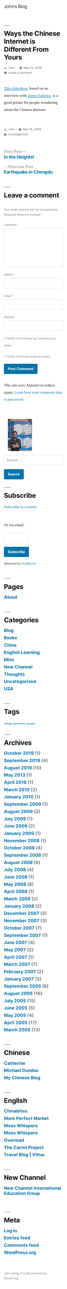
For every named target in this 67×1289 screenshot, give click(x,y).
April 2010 (15, 782)
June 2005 (15, 1008)
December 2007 (21, 913)
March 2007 (17, 964)
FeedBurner (28, 564)
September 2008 (22, 855)
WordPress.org (20, 1252)
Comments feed (21, 1245)
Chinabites (16, 1111)
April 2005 (15, 1022)
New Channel (18, 667)
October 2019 (19, 753)
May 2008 (15, 884)
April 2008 (15, 891)
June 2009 (15, 826)
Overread (14, 1140)
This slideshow (16, 88)
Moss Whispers (21, 1125)
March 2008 (17, 898)
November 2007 (21, 920)
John (11, 67)
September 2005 (22, 986)
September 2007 (22, 935)
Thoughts (14, 674)
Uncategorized (18, 134)
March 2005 (17, 1029)
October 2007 (19, 928)
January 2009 (19, 833)
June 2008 (15, 877)
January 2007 (19, 979)
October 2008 (19, 847)
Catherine (14, 1063)
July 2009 (15, 818)
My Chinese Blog (22, 1077)
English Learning (22, 652)
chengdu (8, 724)
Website (9, 317)
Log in (10, 1230)
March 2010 (17, 789)
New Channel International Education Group (32, 1190)
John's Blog (15, 6)
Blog (9, 630)
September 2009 (22, 804)
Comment (10, 225)
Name (9, 274)
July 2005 (15, 1000)
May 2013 (14, 775)
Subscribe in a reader (20, 506)
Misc (9, 659)
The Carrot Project (24, 1147)
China (10, 645)
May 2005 (15, 1015)
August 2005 (18, 993)
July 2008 (15, 869)
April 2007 (15, 957)
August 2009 (18, 811)
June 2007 (15, 942)
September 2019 (22, 760)
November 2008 (21, 840)
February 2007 (20, 971)
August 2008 (18, 862)
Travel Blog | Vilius (24, 1154)
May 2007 (15, 949)
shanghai (30, 724)
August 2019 (18, 767)
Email (8, 296)
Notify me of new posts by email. (29, 356)
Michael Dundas (21, 1070)
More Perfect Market (26, 1118)
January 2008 (19, 906)
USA (8, 688)
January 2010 (18, 796)
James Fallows (39, 95)
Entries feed (17, 1238)
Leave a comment (20, 72)
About (10, 597)
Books (10, 637)
